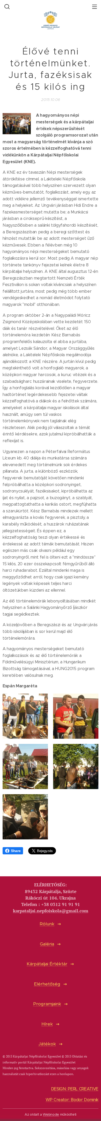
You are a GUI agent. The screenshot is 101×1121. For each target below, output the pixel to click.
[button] (6, 6)
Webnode (51, 1114)
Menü (94, 6)
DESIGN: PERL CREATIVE (74, 1088)
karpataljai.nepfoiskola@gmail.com (50, 911)
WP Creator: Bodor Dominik (72, 1099)
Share (15, 851)
